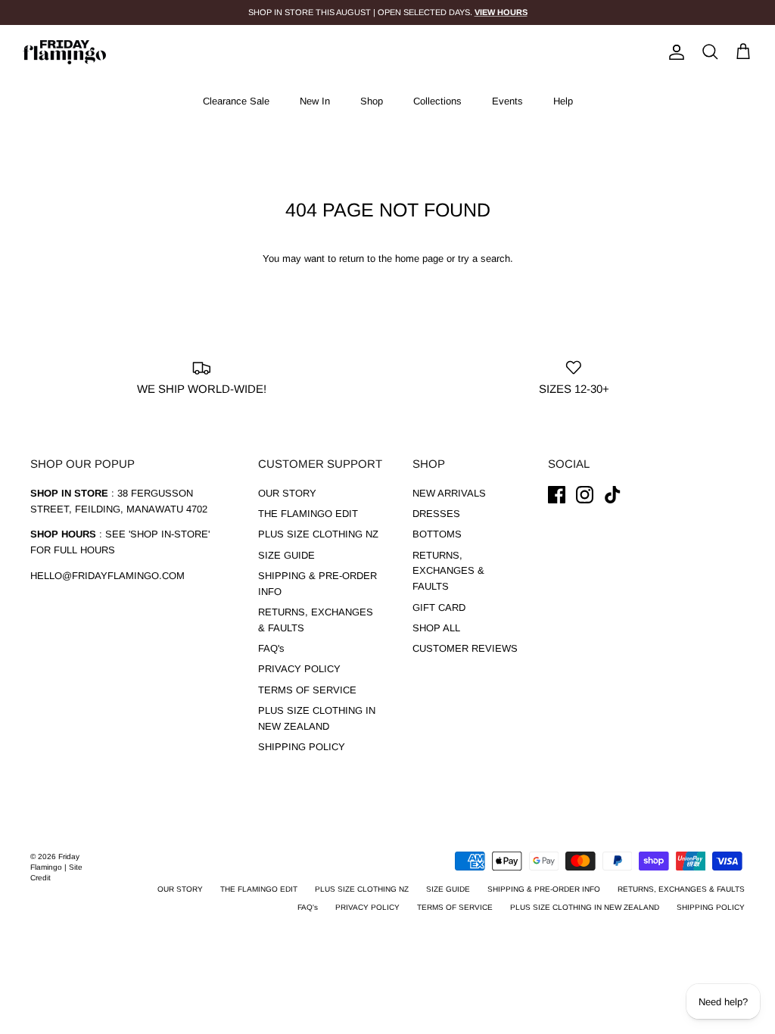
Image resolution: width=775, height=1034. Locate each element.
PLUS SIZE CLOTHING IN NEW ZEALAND (584, 907)
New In (315, 101)
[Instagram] (584, 494)
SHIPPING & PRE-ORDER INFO (543, 889)
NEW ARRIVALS (449, 493)
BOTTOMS (437, 534)
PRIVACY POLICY (299, 668)
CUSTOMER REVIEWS (465, 648)
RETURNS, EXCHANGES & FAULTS (448, 571)
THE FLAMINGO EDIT (308, 513)
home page (419, 258)
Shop (371, 101)
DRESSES (436, 513)
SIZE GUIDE (286, 555)
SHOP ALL (436, 628)
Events (507, 101)
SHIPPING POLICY (301, 746)
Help (563, 101)
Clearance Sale (236, 101)
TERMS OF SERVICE (307, 690)
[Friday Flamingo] (64, 52)
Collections (437, 101)
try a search (484, 258)
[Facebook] (556, 494)
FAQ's (271, 648)
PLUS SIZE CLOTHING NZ (318, 534)
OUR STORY (287, 493)
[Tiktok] (612, 494)
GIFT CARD (438, 607)
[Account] (673, 52)
